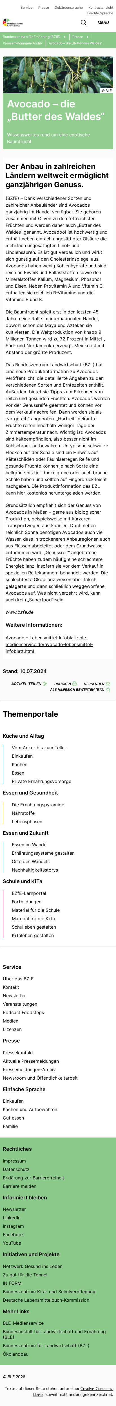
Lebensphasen (27, 821)
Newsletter (14, 995)
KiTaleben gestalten (33, 935)
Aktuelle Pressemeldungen (31, 1061)
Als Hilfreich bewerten (77, 689)
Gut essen (13, 1118)
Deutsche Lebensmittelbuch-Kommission (46, 1300)
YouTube (12, 1243)
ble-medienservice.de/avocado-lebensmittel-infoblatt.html (49, 644)
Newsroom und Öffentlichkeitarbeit (40, 1078)
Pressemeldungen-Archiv (29, 1069)
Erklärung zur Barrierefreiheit (33, 1178)
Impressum (14, 1161)
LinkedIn (12, 1217)
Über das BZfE (18, 978)
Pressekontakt (18, 1052)
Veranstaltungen (20, 1004)
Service (27, 7)
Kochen (19, 764)
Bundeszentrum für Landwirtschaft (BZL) (46, 1345)
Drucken (62, 684)
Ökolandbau (15, 1354)
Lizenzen (12, 1029)
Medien (10, 1021)
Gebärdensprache (69, 7)
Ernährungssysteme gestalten (43, 853)
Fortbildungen (26, 901)
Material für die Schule (36, 910)
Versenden (94, 684)
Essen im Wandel (30, 844)
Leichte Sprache (100, 13)
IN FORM (12, 1283)
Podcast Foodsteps (23, 1012)
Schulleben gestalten (34, 927)
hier (21, 493)
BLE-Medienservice (23, 1323)
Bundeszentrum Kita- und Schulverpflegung (49, 1291)
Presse (43, 7)
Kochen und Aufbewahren (30, 1109)
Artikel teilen (26, 683)
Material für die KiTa (33, 918)
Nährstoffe (23, 813)
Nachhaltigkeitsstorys (35, 870)
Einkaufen (22, 756)
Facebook (13, 1234)
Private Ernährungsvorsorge (41, 781)
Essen (18, 773)
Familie (10, 1126)
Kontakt (11, 987)
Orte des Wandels (31, 861)
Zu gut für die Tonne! (25, 1275)
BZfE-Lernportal (29, 893)
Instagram (13, 1226)
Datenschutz (16, 1169)
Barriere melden (19, 1186)
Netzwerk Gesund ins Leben (33, 1266)
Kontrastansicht (100, 7)
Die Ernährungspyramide (38, 804)
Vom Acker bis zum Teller (39, 747)
